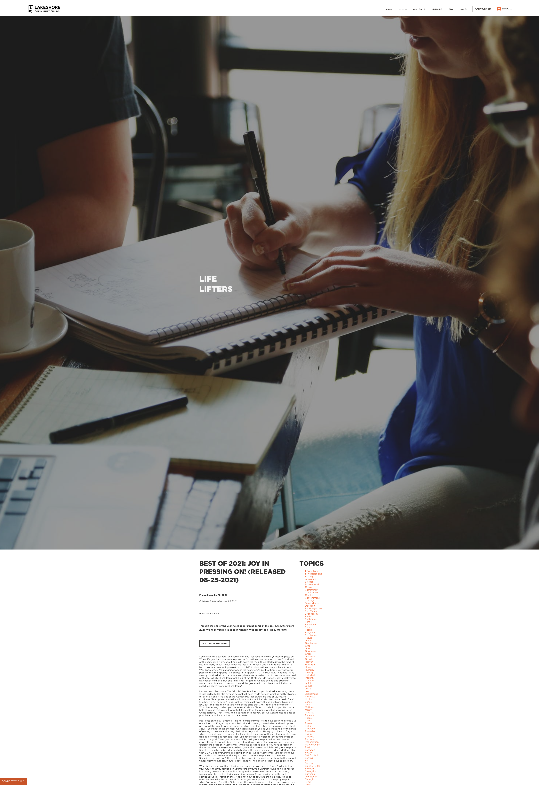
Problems (310, 728)
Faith (308, 616)
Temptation (311, 776)
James (308, 686)
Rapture (309, 739)
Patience (309, 715)
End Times (311, 611)
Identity (309, 672)
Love (307, 704)
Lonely (308, 702)
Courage (309, 600)
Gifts (307, 645)
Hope (308, 667)
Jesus (308, 688)
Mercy (308, 710)
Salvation (310, 750)
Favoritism (311, 624)
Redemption (312, 742)
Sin (306, 760)
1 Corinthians (312, 571)
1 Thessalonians (313, 573)
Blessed (309, 581)
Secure (308, 752)
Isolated (309, 680)
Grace (308, 654)
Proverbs (310, 731)
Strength (310, 768)
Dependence (312, 603)
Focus (308, 629)
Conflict (309, 595)
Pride (308, 726)
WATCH (463, 9)
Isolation (309, 683)
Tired (308, 782)
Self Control (311, 755)
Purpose (309, 736)
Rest (307, 747)
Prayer (308, 723)
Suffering (310, 774)
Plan (307, 720)
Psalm (308, 734)
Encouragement (314, 608)
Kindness (310, 696)
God (307, 648)
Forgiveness (311, 635)
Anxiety (309, 576)
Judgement (311, 694)
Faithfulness (311, 619)
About (388, 9)
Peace (308, 718)
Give (451, 9)
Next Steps (419, 9)
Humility (309, 670)
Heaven (309, 662)
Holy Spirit (310, 664)
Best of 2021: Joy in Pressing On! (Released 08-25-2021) (242, 572)
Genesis (309, 640)
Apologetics (311, 579)
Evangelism (311, 613)
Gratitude (310, 656)
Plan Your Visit (482, 9)
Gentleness (311, 643)
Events (402, 9)
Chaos (308, 587)
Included (310, 675)
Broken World (312, 584)
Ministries (437, 9)
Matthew (310, 707)
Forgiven (310, 632)
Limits (308, 699)
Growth (309, 659)
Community (311, 589)
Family (308, 621)
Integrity (309, 678)
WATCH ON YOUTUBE (214, 643)
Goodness (310, 651)
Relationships (312, 744)
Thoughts (310, 779)
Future (308, 637)
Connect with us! (13, 781)
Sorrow (309, 763)
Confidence (311, 592)
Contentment (312, 597)
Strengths (310, 771)
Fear (307, 627)
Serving (309, 758)
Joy (307, 691)
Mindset (309, 712)
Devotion (310, 605)
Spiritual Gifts (312, 766)
